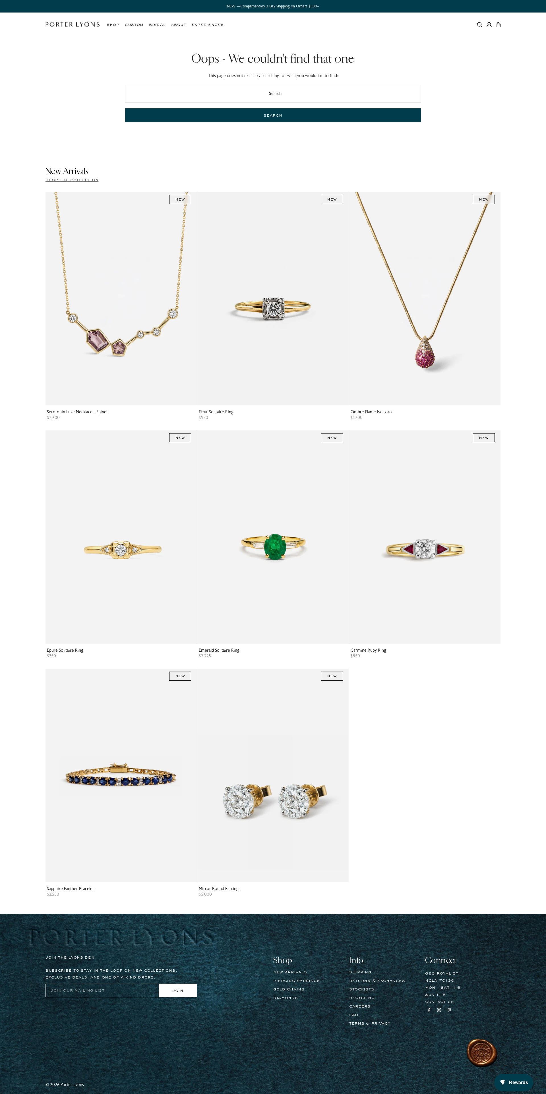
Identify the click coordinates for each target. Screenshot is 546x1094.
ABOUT (178, 25)
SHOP (113, 25)
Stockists (361, 989)
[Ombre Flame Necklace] (424, 298)
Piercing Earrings (296, 981)
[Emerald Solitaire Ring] (273, 537)
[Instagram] (439, 1011)
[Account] (489, 24)
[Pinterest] (449, 1011)
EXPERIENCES (208, 25)
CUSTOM (134, 25)
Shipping (360, 972)
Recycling (361, 998)
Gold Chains (289, 989)
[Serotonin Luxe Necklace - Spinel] (121, 298)
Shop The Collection (72, 180)
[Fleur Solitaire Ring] (273, 298)
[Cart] (498, 24)
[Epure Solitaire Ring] (121, 537)
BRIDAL (157, 25)
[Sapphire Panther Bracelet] (121, 775)
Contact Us (439, 1002)
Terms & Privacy (369, 1023)
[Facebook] (429, 1011)
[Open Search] (479, 24)
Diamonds (285, 998)
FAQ (353, 1015)
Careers (360, 1006)
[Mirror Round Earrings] (273, 775)
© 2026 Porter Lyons (65, 1084)
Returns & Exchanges (377, 981)
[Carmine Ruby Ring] (424, 537)
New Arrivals (290, 972)
